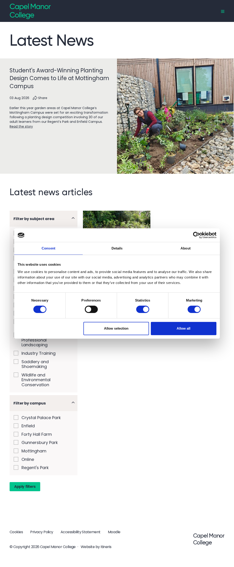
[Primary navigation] (223, 11)
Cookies (16, 532)
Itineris (106, 546)
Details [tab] (117, 248)
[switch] (91, 309)
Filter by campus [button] (29, 403)
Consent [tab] (48, 248)
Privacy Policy (41, 532)
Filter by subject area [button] (33, 218)
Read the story (21, 126)
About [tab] (186, 248)
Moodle (114, 532)
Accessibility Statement (81, 532)
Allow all (183, 328)
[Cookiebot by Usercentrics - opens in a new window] (196, 235)
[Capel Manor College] (30, 11)
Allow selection (116, 328)
